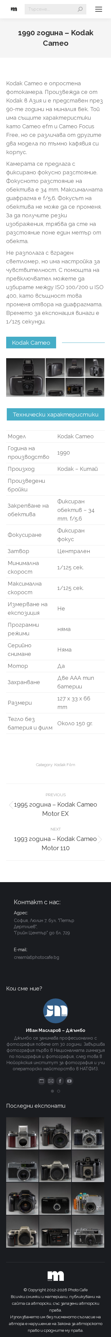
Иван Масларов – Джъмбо (55, 1030)
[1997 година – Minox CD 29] (55, 1199)
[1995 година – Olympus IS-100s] (22, 1199)
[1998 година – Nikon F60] (22, 1231)
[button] (52, 1091)
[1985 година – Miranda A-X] (55, 1231)
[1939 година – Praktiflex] (22, 1133)
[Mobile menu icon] (98, 9)
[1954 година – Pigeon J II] (88, 1133)
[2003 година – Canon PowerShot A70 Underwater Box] (88, 1199)
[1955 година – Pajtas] (88, 1166)
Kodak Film (64, 764)
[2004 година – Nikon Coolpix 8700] (55, 1133)
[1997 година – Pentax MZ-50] (55, 1166)
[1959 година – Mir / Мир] (88, 1231)
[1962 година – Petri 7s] (22, 1166)
